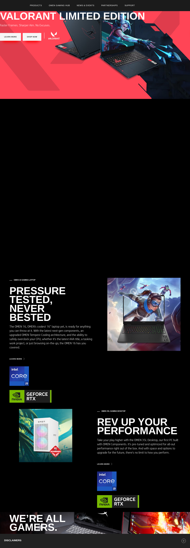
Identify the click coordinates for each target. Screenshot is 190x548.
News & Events (85, 5)
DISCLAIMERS (12, 540)
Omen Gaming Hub (59, 5)
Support (130, 5)
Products (36, 5)
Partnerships (109, 5)
